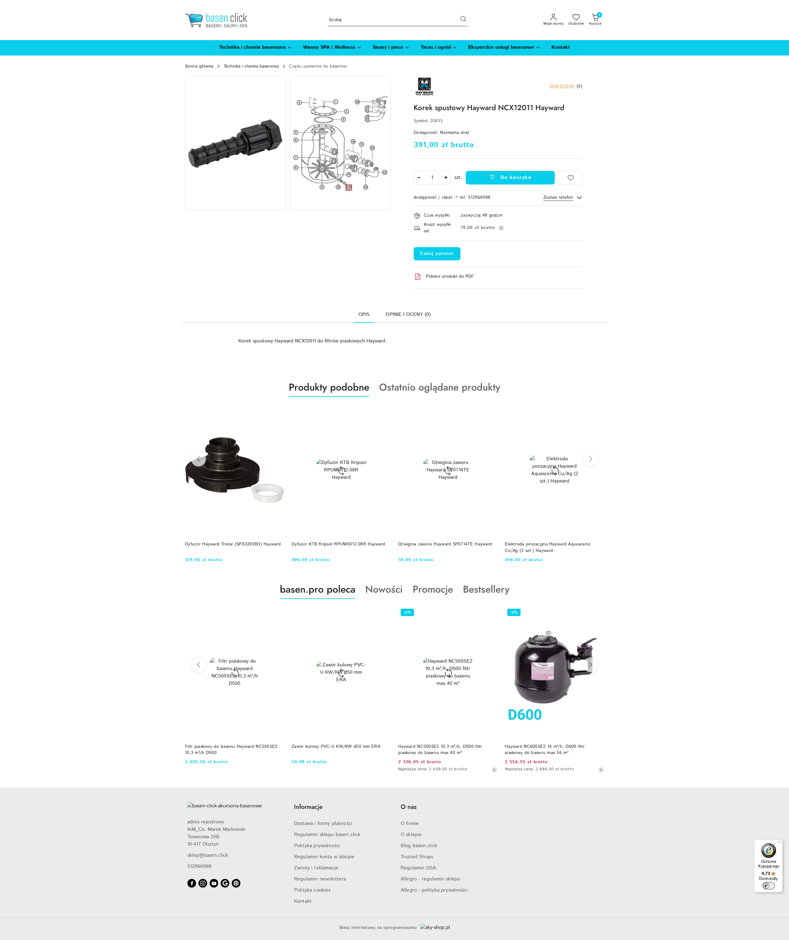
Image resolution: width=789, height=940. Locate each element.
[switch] (768, 885)
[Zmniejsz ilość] (418, 177)
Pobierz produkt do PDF (450, 276)
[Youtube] (214, 883)
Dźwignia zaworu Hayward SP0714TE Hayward (445, 544)
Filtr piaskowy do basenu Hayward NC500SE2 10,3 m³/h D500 (231, 749)
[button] (235, 143)
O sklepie (411, 834)
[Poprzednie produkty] (198, 459)
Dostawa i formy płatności (323, 823)
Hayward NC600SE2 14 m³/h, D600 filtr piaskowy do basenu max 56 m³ (545, 749)
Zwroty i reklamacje (316, 868)
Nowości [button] (384, 589)
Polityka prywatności (317, 845)
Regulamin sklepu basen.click (327, 834)
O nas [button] (408, 806)
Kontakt (303, 901)
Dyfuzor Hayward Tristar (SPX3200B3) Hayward (233, 544)
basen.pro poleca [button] (317, 589)
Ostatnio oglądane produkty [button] (439, 387)
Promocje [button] (433, 589)
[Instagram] (202, 883)
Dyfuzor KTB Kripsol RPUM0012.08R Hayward (338, 544)
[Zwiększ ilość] (445, 177)
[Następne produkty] (590, 459)
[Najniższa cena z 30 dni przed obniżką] (494, 770)
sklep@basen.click (207, 855)
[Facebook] (191, 883)
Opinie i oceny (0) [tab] (408, 314)
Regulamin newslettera (320, 879)
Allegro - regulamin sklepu (430, 879)
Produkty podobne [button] (329, 387)
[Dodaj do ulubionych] (570, 177)
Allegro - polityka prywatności (434, 890)
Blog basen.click (419, 845)
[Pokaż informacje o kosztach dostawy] (501, 228)
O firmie (410, 823)
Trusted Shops (417, 856)
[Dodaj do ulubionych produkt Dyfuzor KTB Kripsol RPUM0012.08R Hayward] (383, 411)
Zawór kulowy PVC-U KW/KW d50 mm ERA (336, 746)
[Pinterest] (236, 883)
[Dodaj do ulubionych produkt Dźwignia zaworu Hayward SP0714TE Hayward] (490, 411)
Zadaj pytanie (437, 254)
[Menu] (779, 843)
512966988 (199, 866)
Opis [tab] (364, 314)
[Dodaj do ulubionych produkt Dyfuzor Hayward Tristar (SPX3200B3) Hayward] (277, 411)
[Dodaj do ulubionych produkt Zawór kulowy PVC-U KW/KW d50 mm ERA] (383, 613)
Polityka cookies (312, 890)
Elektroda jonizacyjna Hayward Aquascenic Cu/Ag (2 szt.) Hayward (548, 547)
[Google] (225, 883)
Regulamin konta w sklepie (324, 856)
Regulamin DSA (418, 868)
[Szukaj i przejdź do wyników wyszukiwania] (463, 20)
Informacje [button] (308, 806)
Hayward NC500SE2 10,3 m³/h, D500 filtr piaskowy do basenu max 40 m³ (440, 749)
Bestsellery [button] (486, 589)
